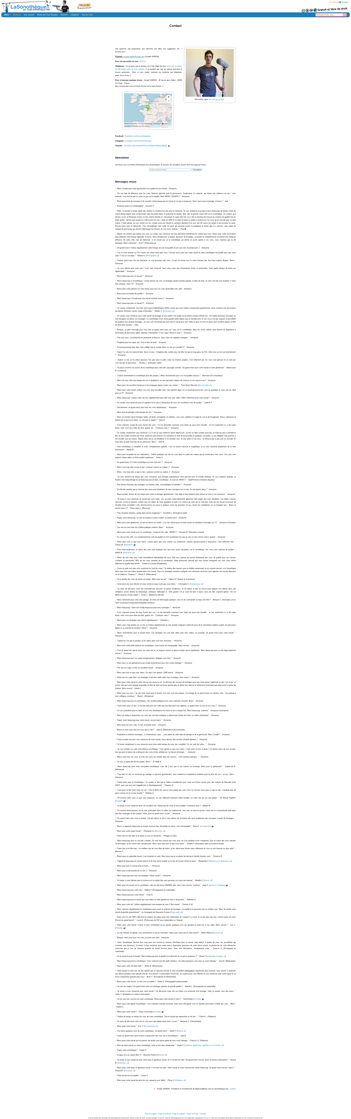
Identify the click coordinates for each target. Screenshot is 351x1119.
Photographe (151, 256)
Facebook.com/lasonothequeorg (137, 136)
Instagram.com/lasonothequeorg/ (138, 141)
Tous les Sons (87, 15)
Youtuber (119, 801)
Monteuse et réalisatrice (219, 861)
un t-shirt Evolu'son (216, 99)
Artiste (206, 880)
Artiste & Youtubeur (217, 885)
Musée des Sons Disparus (47, 15)
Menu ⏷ (7, 15)
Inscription (197, 170)
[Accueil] (175, 6)
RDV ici (143, 61)
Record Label (203, 385)
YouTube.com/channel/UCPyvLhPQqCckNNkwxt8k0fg (145, 146)
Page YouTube (192, 1114)
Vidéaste (179, 1080)
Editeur (180, 1031)
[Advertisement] (175, 38)
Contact (233, 1089)
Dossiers (64, 15)
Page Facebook (164, 1114)
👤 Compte (343, 2)
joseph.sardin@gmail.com (134, 57)
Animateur (168, 311)
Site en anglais (151, 1114)
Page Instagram (178, 1114)
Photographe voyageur (214, 956)
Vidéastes (122, 1063)
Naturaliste (128, 545)
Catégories (74, 15)
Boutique (17, 15)
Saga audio (175, 912)
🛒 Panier (333, 2)
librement (208, 1118)
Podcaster (128, 553)
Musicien (158, 831)
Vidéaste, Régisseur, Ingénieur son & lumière (203, 1045)
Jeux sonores (29, 15)
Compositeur (195, 584)
